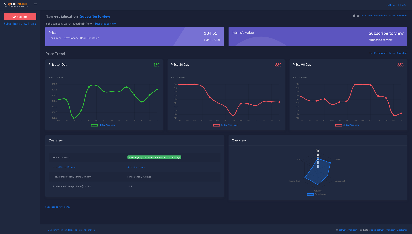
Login (403, 5)
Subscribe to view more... (57, 206)
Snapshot (402, 15)
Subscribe (22, 16)
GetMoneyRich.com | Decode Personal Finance (71, 229)
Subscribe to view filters (20, 23)
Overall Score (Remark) (64, 167)
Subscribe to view (95, 16)
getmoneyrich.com (347, 229)
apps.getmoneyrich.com (383, 229)
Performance (380, 15)
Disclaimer (402, 229)
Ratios (392, 15)
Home (392, 5)
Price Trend (366, 15)
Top (370, 52)
